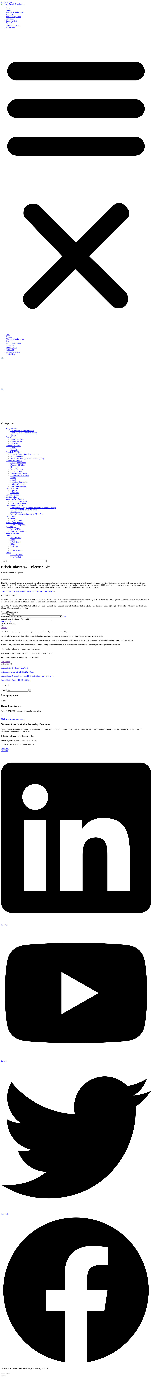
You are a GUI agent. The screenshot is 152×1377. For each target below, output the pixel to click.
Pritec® (13, 480)
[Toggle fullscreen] (4, 1373)
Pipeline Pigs (10, 516)
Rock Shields (11, 527)
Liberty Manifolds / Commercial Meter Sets (26, 514)
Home (8, 8)
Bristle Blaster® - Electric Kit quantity (15, 619)
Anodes (13, 448)
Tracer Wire (14, 493)
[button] (76, 181)
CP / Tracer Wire (12, 488)
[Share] (7, 1373)
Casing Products (12, 437)
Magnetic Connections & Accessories (24, 454)
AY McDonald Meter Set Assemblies (24, 510)
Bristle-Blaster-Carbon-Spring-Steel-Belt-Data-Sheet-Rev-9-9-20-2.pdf (27, 676)
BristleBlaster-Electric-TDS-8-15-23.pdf (16, 680)
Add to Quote (6, 621)
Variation (5, 616)
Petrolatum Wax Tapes (18, 473)
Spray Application (12, 533)
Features (4, 628)
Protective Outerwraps (18, 482)
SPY (12, 548)
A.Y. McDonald (16, 555)
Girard (12, 518)
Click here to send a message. (12, 719)
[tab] (76, 628)
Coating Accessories (18, 463)
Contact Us (10, 19)
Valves (8, 553)
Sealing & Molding (17, 484)
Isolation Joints (11, 497)
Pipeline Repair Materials (19, 476)
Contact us (5, 749)
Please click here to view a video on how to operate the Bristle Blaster (27, 591)
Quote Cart (10, 23)
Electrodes (14, 450)
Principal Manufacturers (15, 12)
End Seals (14, 443)
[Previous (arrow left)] (2, 1375)
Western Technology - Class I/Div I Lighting (27, 458)
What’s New (10, 27)
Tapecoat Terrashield (18, 531)
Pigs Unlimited (16, 520)
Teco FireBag (15, 557)
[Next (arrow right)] (4, 1375)
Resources (9, 15)
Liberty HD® (15, 529)
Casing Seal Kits (16, 439)
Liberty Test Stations (18, 503)
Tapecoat (13, 491)
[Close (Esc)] (9, 1373)
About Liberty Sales (13, 17)
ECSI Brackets (16, 512)
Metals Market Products (15, 506)
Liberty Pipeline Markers (19, 501)
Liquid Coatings (16, 469)
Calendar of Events (13, 25)
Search (3, 690)
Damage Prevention (13, 495)
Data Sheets (5, 662)
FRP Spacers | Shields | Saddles (22, 431)
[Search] (30, 690)
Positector (14, 546)
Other (12, 544)
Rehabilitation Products (14, 523)
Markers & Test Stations (15, 499)
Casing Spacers (16, 441)
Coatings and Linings (14, 461)
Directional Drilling (17, 465)
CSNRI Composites (17, 525)
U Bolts (13, 435)
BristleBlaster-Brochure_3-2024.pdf (14, 668)
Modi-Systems (15, 538)
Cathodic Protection (13, 446)
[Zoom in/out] (2, 1373)
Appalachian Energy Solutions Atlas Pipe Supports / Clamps (33, 508)
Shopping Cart (11, 21)
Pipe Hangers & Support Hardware (23, 433)
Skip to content (6, 2)
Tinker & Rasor (16, 550)
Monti (12, 540)
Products (9, 10)
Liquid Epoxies (16, 471)
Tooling (9, 535)
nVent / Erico (15, 542)
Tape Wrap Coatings (18, 486)
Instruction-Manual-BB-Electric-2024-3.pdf (17, 672)
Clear (64, 616)
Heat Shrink (14, 467)
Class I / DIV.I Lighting (14, 452)
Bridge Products (12, 429)
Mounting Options (17, 456)
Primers (13, 478)
